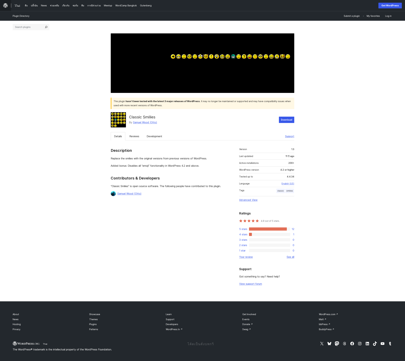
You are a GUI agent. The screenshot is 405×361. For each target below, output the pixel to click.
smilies (289, 191)
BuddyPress (326, 329)
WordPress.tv (174, 329)
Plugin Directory (21, 16)
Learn (169, 314)
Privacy (16, 329)
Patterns (93, 329)
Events (245, 319)
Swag (246, 329)
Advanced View (248, 199)
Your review (246, 256)
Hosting (17, 324)
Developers (172, 324)
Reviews (134, 136)
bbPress (324, 324)
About (16, 314)
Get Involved (249, 314)
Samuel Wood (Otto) (145, 122)
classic (280, 191)
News (16, 319)
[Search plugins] (46, 27)
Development (154, 136)
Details (118, 136)
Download (286, 119)
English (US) (288, 183)
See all (290, 256)
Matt (322, 319)
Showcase (94, 314)
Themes (93, 319)
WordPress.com (328, 314)
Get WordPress (390, 5)
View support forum (250, 283)
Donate (247, 324)
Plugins (93, 324)
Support (289, 136)
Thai (45, 344)
